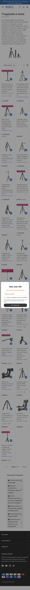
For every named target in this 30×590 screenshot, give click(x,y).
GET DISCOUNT (15, 305)
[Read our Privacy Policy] (26, 300)
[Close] (27, 284)
